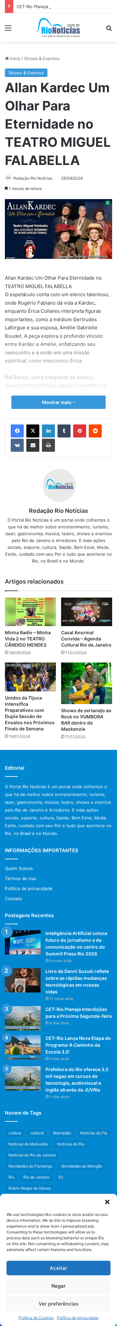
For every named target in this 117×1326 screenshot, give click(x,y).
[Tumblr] (64, 430)
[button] (107, 1202)
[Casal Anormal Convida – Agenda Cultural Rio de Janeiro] (86, 612)
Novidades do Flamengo (30, 1166)
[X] (32, 430)
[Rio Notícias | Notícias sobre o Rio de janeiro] (58, 27)
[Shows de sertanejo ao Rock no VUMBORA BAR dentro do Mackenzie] (86, 683)
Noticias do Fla (93, 1132)
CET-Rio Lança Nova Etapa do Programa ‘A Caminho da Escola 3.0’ (78, 1044)
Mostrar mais (57, 402)
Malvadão (62, 1132)
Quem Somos (19, 868)
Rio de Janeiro (36, 1177)
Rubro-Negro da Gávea (29, 1188)
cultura (14, 1132)
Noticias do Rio (70, 1144)
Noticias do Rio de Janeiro (32, 1155)
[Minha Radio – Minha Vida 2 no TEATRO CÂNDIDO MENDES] (30, 612)
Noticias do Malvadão (28, 1144)
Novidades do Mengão (81, 1166)
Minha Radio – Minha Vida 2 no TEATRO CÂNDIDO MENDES (28, 639)
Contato (13, 898)
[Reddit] (95, 430)
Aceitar (58, 1268)
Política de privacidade (77, 1317)
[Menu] (8, 30)
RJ (60, 1177)
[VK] (17, 445)
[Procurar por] (109, 30)
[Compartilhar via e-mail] (32, 445)
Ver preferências (58, 1304)
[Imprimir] (48, 445)
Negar (58, 1286)
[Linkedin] (48, 430)
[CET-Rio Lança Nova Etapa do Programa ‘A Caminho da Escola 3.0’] (23, 1047)
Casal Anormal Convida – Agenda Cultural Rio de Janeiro (86, 639)
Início (14, 58)
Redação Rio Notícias (32, 178)
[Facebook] (17, 430)
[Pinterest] (79, 430)
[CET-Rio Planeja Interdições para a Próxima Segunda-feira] (23, 1018)
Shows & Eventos (41, 58)
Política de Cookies (36, 1317)
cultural (37, 1132)
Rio (11, 1177)
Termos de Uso (20, 878)
